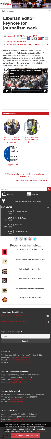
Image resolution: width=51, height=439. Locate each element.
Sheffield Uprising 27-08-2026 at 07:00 (14, 316)
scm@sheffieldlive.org (17, 382)
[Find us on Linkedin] (25, 239)
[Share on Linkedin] (42, 38)
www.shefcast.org (18, 399)
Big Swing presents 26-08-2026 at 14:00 (30, 288)
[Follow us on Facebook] (16, 239)
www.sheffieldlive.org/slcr (21, 419)
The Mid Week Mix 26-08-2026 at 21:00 (30, 250)
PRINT (39, 45)
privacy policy (40, 431)
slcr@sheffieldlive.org (16, 421)
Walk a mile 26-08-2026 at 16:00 (30, 269)
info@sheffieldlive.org (24, 357)
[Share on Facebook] (28, 38)
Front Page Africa (11, 44)
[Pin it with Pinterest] (39, 38)
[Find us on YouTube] (30, 239)
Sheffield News (21, 42)
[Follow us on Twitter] (21, 239)
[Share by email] (46, 38)
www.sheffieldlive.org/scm (21, 379)
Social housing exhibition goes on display (29, 180)
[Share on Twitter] (32, 38)
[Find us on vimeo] (35, 239)
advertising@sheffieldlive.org (22, 362)
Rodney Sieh (27, 44)
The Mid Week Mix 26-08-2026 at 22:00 (14, 322)
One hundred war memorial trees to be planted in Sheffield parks (26, 175)
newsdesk (11, 35)
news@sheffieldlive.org (19, 360)
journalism (20, 44)
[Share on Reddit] (35, 38)
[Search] (49, 189)
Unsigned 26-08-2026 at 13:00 (30, 298)
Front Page (9, 42)
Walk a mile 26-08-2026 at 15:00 (30, 278)
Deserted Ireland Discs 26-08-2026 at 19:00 (30, 259)
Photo (15, 42)
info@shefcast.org (15, 401)
